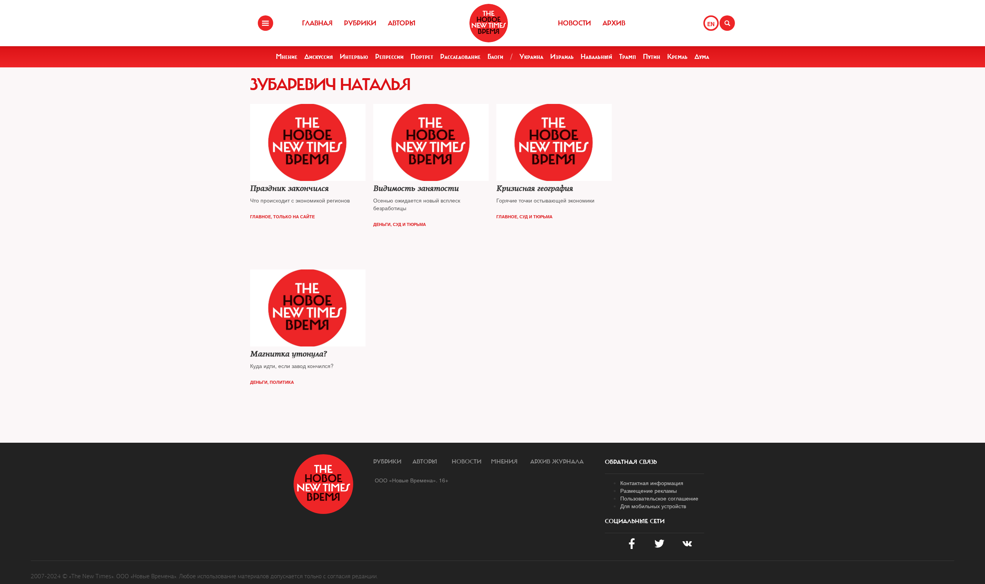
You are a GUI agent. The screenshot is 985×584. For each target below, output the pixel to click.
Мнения (504, 461)
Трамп (627, 56)
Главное (260, 216)
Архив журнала (557, 461)
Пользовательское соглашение (659, 498)
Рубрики (360, 23)
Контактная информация (651, 483)
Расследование (460, 56)
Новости (574, 23)
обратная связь (631, 462)
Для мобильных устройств (653, 506)
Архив (614, 23)
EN (711, 24)
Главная (317, 23)
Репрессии (389, 56)
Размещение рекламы (648, 490)
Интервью (354, 56)
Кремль (677, 56)
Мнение (286, 56)
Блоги (495, 56)
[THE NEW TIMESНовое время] (488, 23)
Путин (651, 56)
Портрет (422, 56)
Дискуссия (318, 56)
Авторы (402, 23)
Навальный (596, 56)
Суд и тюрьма (409, 224)
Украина (531, 56)
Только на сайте (294, 216)
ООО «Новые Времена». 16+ (411, 480)
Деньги (382, 224)
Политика (282, 382)
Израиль (562, 56)
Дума (702, 56)
